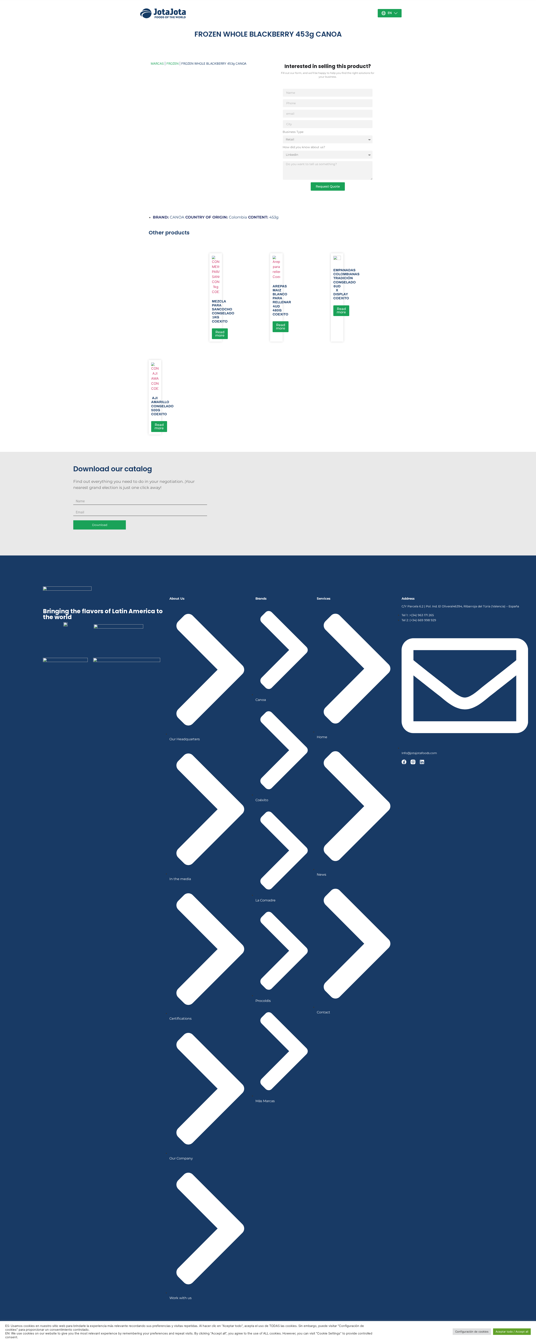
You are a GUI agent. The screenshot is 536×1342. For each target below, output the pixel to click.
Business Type (293, 132)
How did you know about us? (304, 147)
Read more (219, 333)
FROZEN (172, 64)
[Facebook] (404, 762)
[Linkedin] (422, 762)
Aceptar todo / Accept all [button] (512, 1331)
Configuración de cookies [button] (471, 1331)
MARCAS (157, 64)
